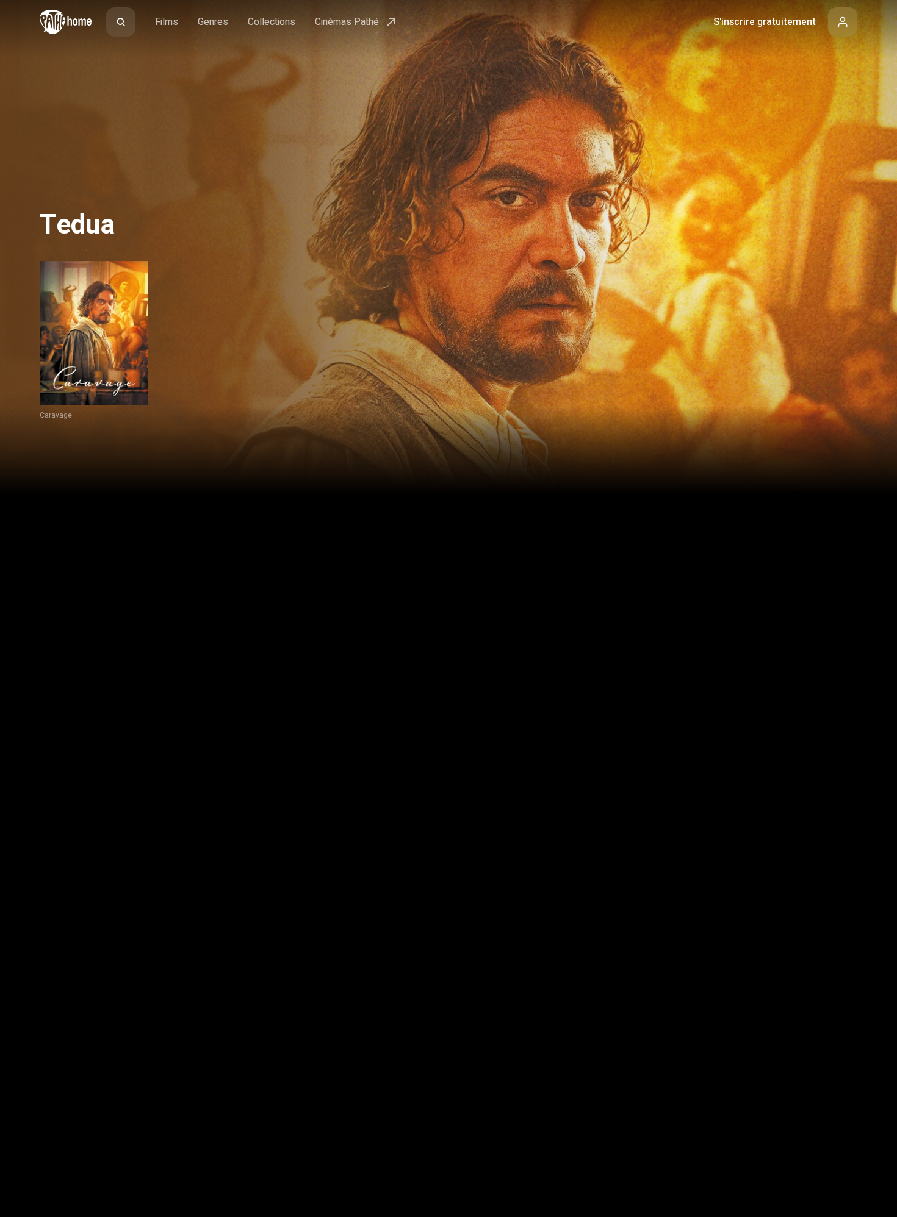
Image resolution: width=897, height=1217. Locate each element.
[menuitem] (120, 22)
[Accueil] (66, 22)
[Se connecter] (842, 22)
